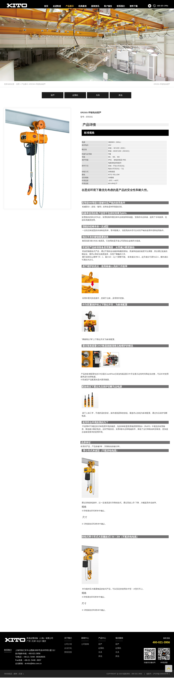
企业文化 (68, 648)
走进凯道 (57, 6)
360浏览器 (8, 674)
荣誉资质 (68, 652)
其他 (120, 95)
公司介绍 (68, 644)
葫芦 (53, 95)
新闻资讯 (95, 6)
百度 (21, 674)
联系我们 (121, 6)
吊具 (98, 95)
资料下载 (134, 6)
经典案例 (82, 6)
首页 (46, 6)
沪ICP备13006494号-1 (161, 674)
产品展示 (70, 6)
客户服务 (108, 6)
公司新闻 (85, 644)
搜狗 (15, 674)
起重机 (75, 95)
